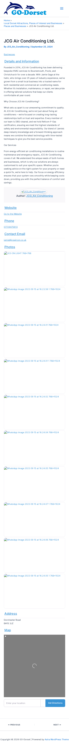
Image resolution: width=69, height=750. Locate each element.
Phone (9, 221)
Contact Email (14, 234)
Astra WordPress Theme (57, 739)
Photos (9, 247)
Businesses (9, 54)
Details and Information (21, 61)
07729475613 (11, 227)
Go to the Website (13, 214)
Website (10, 208)
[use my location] (43, 703)
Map (7, 630)
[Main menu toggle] (61, 8)
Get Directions (55, 703)
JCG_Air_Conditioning (39, 195)
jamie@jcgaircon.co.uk (15, 240)
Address (10, 613)
